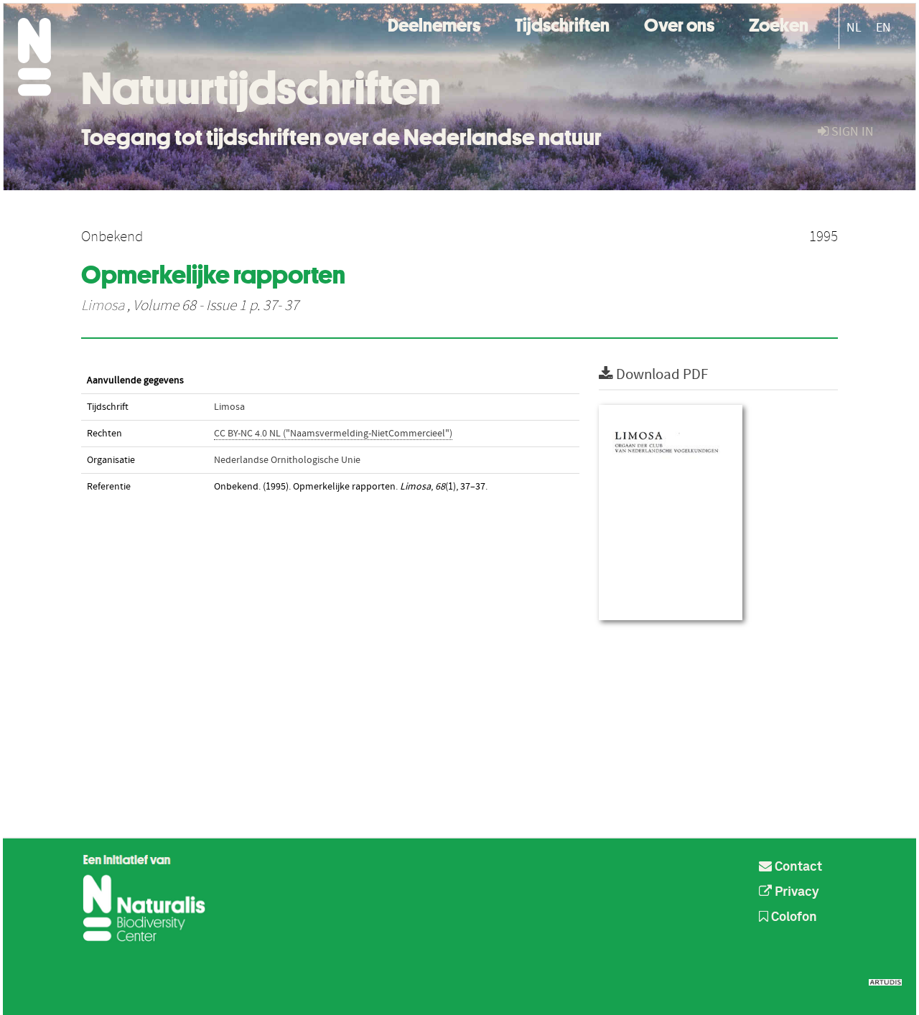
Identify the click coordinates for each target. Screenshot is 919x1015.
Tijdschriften (562, 23)
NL (854, 27)
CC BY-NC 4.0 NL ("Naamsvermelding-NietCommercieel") (333, 433)
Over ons (679, 23)
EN (883, 27)
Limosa (102, 305)
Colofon (792, 917)
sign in (851, 131)
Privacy (795, 892)
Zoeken (778, 23)
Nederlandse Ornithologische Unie (287, 460)
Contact (797, 867)
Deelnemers (434, 23)
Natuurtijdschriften (261, 88)
